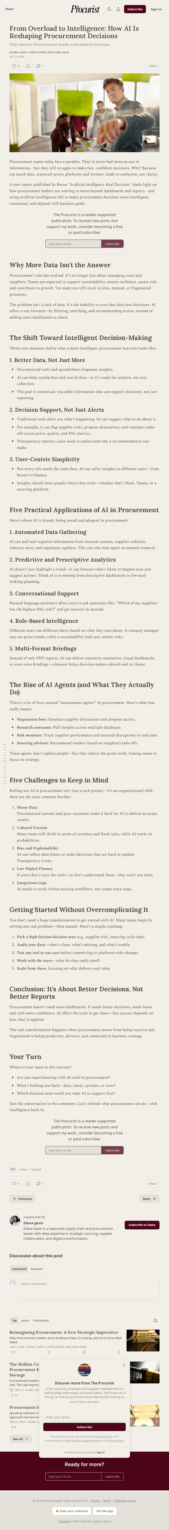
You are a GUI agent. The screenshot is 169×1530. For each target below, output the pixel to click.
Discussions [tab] (41, 1320)
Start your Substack (74, 1511)
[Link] (3, 265)
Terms (107, 1501)
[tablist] (27, 1269)
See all (18, 1439)
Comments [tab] (19, 1269)
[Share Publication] (118, 9)
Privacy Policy (115, 1440)
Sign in (156, 9)
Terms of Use (104, 1436)
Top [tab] (14, 1320)
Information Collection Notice (83, 1440)
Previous (25, 1199)
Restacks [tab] (37, 1269)
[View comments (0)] (28, 66)
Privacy (95, 1501)
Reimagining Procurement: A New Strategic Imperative (63, 1332)
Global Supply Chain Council (28, 52)
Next (146, 1199)
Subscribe (135, 9)
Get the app (104, 1511)
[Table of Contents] (4, 765)
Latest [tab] (25, 1320)
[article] (84, 1342)
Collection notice (125, 1501)
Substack (64, 1521)
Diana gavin (61, 52)
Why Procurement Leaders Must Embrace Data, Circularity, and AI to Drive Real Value (65, 1340)
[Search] (109, 9)
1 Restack (36, 1169)
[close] (124, 1365)
